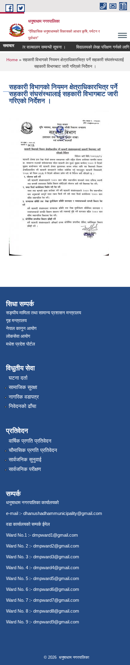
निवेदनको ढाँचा (22, 406)
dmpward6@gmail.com (56, 589)
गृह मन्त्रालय (16, 320)
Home (12, 59)
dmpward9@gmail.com (56, 621)
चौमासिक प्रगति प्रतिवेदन (33, 450)
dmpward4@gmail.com (56, 567)
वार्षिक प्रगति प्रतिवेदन (30, 441)
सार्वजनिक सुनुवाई (25, 460)
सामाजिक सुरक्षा (23, 387)
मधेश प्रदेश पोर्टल (20, 344)
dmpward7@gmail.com (56, 600)
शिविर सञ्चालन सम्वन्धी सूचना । (39, 47)
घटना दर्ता (18, 378)
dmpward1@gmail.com (55, 535)
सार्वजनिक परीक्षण (25, 469)
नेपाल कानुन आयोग (21, 328)
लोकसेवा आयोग (18, 336)
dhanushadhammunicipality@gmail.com (62, 513)
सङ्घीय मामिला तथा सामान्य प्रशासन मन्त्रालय (43, 312)
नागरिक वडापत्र (24, 397)
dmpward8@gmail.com (56, 610)
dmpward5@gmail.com (56, 578)
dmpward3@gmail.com (56, 556)
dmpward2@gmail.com (56, 545)
